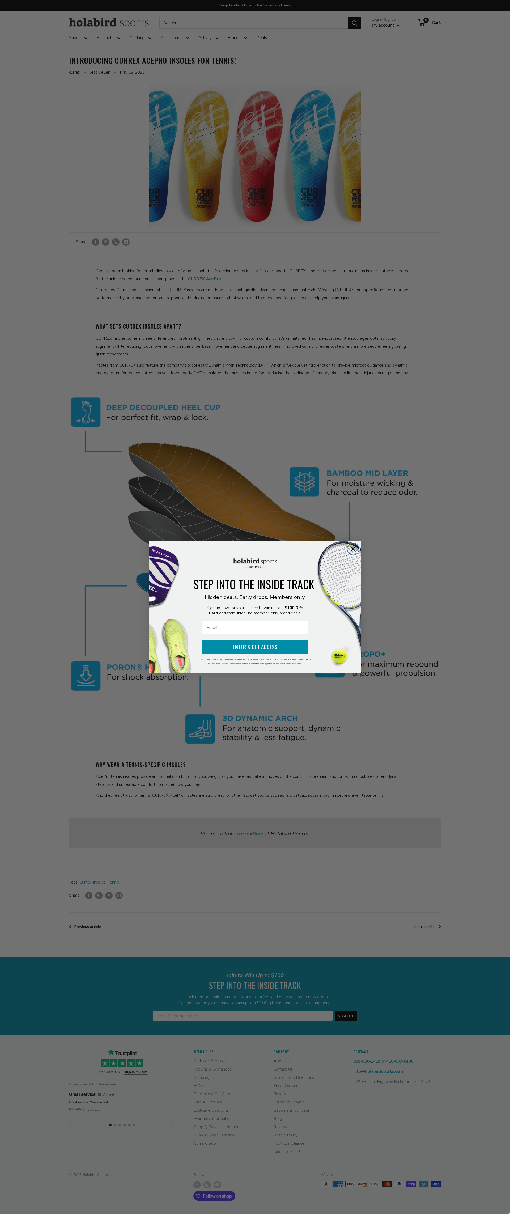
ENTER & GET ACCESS (255, 647)
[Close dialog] (353, 549)
